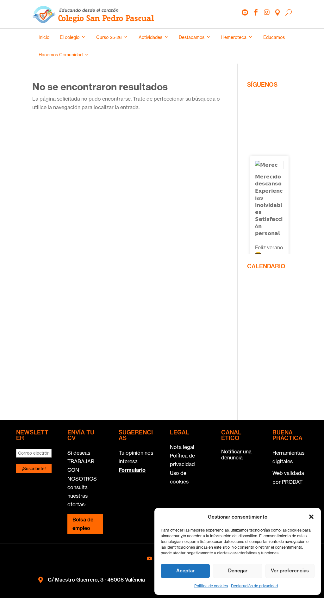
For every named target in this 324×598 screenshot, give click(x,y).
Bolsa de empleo (82, 523)
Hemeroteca (233, 37)
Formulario (132, 470)
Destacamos (191, 37)
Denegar (237, 571)
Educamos (274, 37)
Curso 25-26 (109, 37)
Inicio (44, 37)
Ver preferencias (290, 571)
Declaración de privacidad (254, 585)
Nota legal (182, 447)
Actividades (150, 37)
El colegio (69, 37)
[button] (311, 517)
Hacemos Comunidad (61, 54)
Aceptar (185, 571)
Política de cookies (211, 585)
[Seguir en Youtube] (149, 558)
